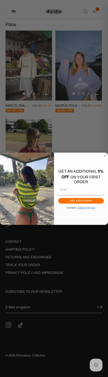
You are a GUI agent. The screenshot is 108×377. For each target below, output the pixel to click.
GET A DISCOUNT (81, 200)
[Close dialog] (105, 155)
